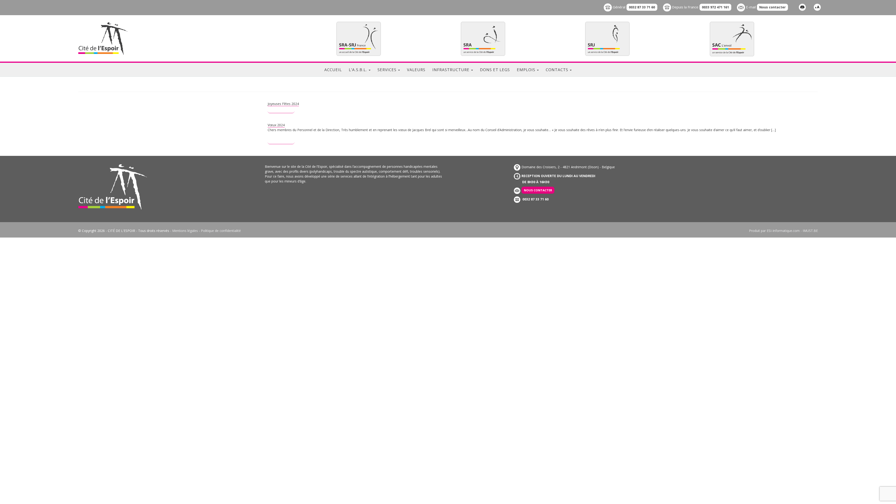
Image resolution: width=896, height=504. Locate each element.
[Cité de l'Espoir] (112, 38)
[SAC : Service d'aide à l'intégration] (732, 38)
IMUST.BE (810, 230)
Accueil (333, 69)
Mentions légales (185, 230)
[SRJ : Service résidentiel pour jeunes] (607, 38)
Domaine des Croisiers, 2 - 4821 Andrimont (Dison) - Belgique (568, 167)
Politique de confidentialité (221, 230)
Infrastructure (451, 69)
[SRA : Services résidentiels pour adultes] (483, 38)
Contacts (557, 69)
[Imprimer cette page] (802, 7)
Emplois (526, 69)
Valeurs (416, 69)
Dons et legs (495, 69)
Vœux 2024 (276, 125)
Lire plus (281, 109)
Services (388, 69)
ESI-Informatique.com (783, 230)
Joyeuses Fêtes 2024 (283, 104)
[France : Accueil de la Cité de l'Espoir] (358, 38)
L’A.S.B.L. (358, 69)
